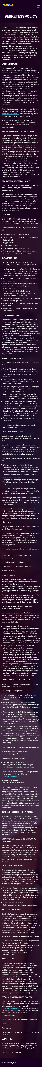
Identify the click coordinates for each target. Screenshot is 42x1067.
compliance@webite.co (10, 114)
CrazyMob (12, 1063)
